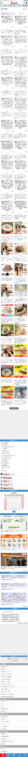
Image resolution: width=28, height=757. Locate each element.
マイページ (3, 723)
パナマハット (5, 451)
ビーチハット (5, 462)
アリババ (12, 13)
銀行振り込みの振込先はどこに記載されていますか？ (11, 621)
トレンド (3, 706)
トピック (25, 570)
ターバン (4, 470)
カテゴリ (3, 701)
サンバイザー (5, 463)
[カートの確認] (26, 3)
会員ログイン (4, 718)
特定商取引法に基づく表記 (7, 741)
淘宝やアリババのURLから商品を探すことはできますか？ (11, 614)
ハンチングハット (6, 457)
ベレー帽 (4, 448)
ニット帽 (4, 445)
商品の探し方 (4, 669)
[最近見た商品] (24, 3)
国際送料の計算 (4, 709)
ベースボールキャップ (8, 446)
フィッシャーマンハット (8, 455)
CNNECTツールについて (6, 671)
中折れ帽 (4, 465)
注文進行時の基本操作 (6, 679)
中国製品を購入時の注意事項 (7, 696)
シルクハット (5, 450)
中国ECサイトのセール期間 (7, 694)
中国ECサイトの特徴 (5, 691)
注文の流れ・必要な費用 (6, 676)
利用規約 (3, 733)
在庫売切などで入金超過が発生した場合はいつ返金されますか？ (11, 617)
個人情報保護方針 (5, 736)
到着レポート (4, 711)
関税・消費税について (6, 689)
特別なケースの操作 (5, 681)
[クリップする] (2, 17)
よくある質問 (4, 726)
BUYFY (3, 748)
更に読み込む (14, 408)
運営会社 (3, 743)
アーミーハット (6, 458)
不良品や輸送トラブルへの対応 (8, 686)
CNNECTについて (5, 666)
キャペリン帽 (5, 467)
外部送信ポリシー (5, 738)
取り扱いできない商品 (6, 684)
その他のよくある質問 (22, 623)
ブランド (3, 704)
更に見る (25, 606)
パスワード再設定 (5, 721)
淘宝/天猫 (5, 13)
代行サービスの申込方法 (6, 674)
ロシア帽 (4, 460)
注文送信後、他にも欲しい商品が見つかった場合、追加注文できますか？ (11, 619)
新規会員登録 (4, 716)
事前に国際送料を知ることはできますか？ (11, 616)
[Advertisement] (14, 425)
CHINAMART (4, 751)
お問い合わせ (4, 728)
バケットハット (6, 453)
